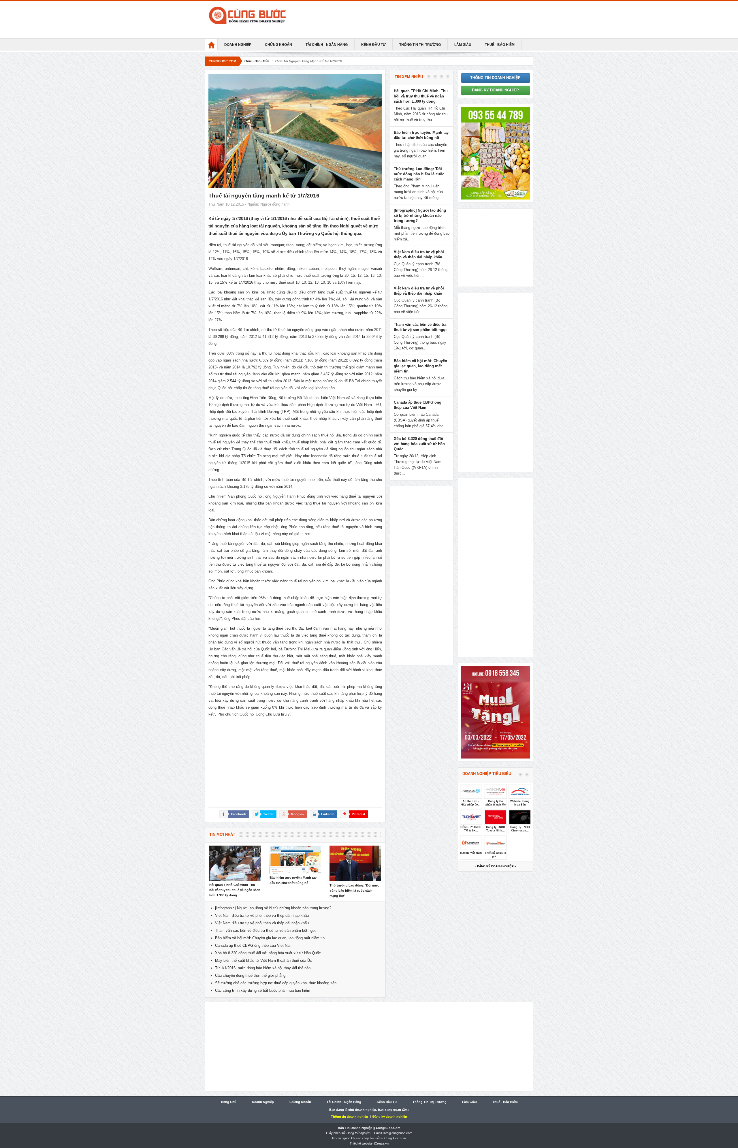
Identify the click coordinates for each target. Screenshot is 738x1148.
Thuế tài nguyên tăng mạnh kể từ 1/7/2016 (263, 196)
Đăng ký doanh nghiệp (495, 90)
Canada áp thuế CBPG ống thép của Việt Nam (254, 945)
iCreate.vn (381, 1143)
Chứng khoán (278, 45)
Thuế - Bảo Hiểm (500, 45)
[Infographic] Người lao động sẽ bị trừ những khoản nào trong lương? (273, 908)
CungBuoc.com (222, 61)
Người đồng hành (274, 204)
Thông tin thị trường (420, 45)
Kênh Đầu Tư (373, 45)
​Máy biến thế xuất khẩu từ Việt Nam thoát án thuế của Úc (263, 960)
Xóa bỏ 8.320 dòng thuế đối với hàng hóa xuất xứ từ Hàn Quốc (268, 953)
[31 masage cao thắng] (495, 711)
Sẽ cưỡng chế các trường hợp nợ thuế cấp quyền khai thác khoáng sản (275, 983)
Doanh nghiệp (237, 45)
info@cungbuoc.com (397, 1133)
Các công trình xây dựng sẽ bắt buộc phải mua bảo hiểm (262, 990)
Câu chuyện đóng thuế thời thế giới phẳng (250, 975)
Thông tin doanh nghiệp (495, 78)
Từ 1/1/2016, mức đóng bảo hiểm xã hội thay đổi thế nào (262, 968)
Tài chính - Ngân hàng (327, 45)
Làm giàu (462, 45)
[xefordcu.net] (495, 152)
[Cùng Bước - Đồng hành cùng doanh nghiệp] (259, 15)
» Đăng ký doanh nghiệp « (495, 866)
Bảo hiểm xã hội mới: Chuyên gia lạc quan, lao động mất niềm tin (270, 938)
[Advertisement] (424, 20)
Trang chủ (228, 1102)
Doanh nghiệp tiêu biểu (486, 773)
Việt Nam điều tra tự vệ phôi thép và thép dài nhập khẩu (262, 915)
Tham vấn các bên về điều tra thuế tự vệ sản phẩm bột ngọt (265, 930)
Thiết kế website (361, 1143)
